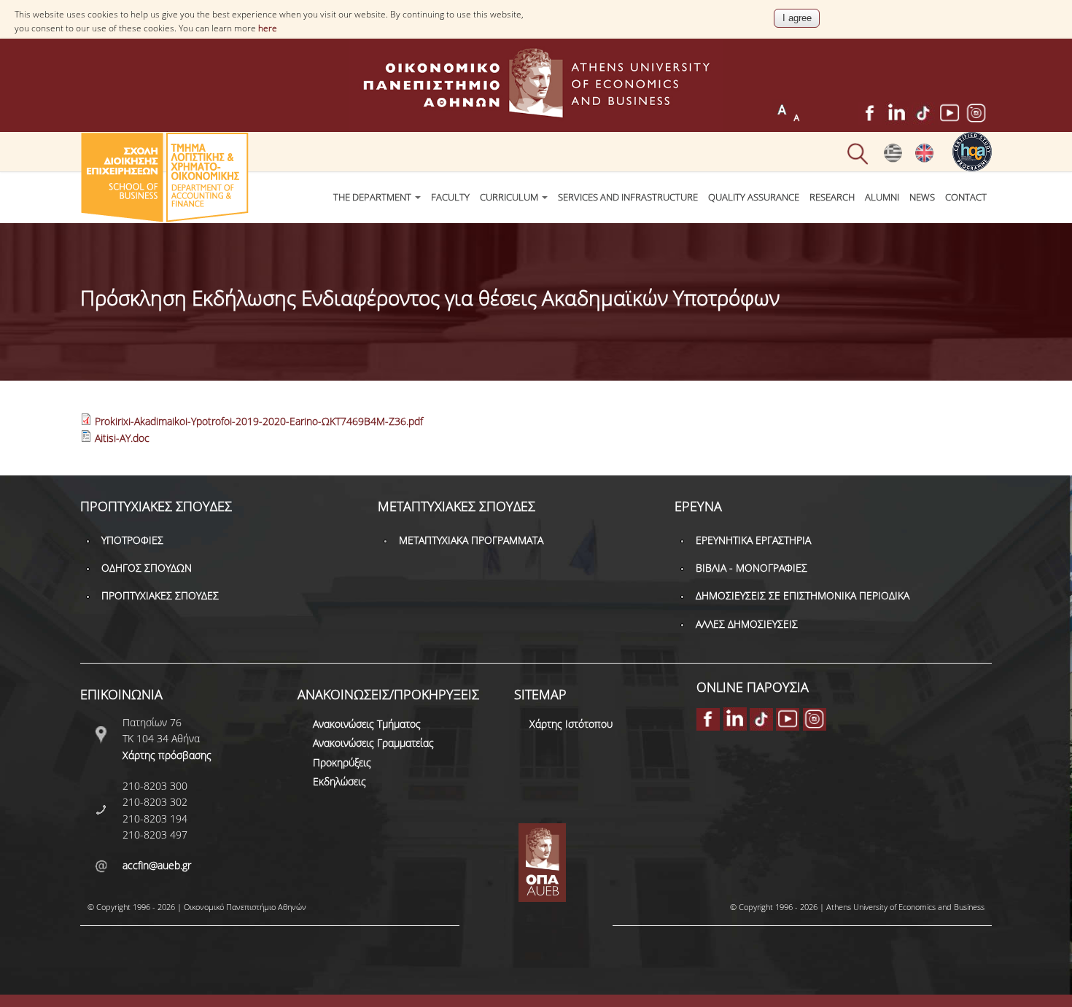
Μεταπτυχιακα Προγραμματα (471, 540)
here (267, 28)
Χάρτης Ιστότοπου (571, 724)
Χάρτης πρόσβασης (167, 755)
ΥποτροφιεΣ (132, 540)
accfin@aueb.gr (157, 865)
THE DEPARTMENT (373, 197)
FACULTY (450, 197)
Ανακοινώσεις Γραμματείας (373, 743)
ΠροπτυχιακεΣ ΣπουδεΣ (160, 595)
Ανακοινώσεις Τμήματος (367, 724)
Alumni (882, 197)
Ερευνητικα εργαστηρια (753, 540)
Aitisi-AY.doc (122, 438)
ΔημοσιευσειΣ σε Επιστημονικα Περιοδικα (802, 595)
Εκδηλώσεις (339, 781)
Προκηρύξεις (342, 762)
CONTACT (966, 197)
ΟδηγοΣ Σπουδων (146, 568)
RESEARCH (832, 197)
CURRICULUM (510, 197)
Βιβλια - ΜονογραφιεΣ (751, 568)
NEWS (922, 197)
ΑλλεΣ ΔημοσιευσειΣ (747, 624)
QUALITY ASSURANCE (753, 197)
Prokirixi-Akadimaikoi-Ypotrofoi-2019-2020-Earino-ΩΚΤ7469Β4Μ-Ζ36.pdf (259, 421)
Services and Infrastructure (628, 197)
